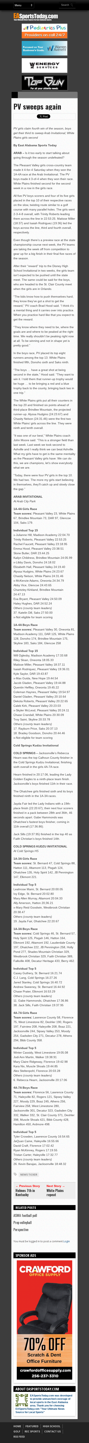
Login (66, 1241)
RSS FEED (19, 1436)
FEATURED (31, 1426)
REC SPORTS (32, 1431)
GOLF (16, 1431)
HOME (17, 1426)
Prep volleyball (22, 1222)
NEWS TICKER (28, 1174)
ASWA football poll (25, 1215)
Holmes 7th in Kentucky (25, 1192)
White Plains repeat (55, 1192)
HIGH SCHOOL (51, 1426)
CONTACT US (52, 1431)
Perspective (20, 1229)
